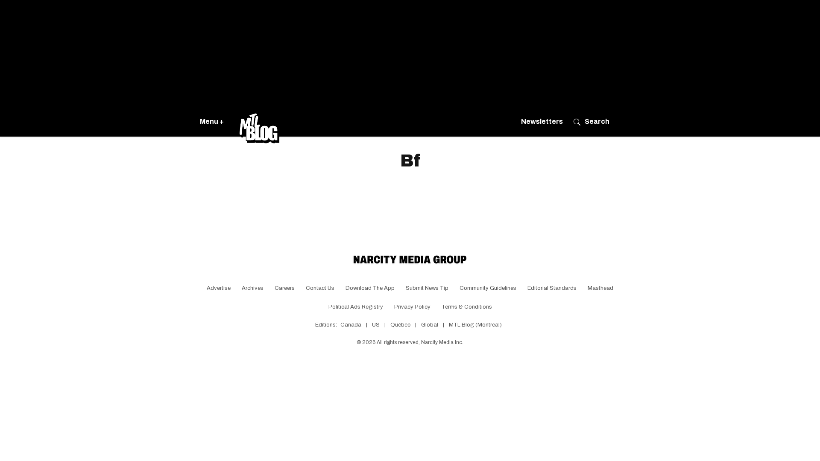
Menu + (212, 121)
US (376, 325)
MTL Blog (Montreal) (475, 325)
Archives (253, 288)
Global (429, 325)
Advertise (219, 288)
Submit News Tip (427, 288)
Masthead (600, 288)
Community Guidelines (488, 288)
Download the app (370, 288)
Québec (400, 325)
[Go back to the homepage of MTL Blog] (259, 121)
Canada (350, 325)
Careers (285, 288)
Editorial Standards (552, 288)
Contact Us (320, 288)
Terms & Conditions (467, 307)
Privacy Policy (412, 307)
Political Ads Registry (355, 307)
